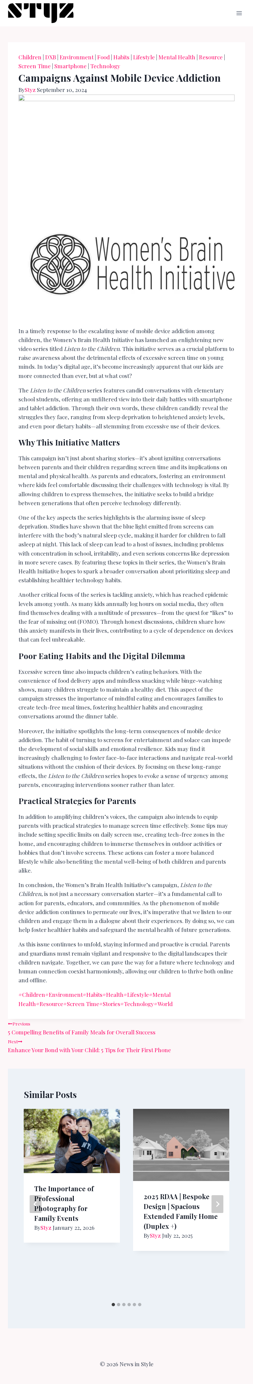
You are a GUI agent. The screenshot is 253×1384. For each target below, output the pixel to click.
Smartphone (70, 66)
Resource (211, 57)
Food (103, 57)
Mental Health (176, 57)
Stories (109, 1003)
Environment (77, 57)
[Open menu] (239, 13)
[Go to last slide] (36, 1204)
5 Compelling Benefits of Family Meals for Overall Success (81, 1028)
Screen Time (34, 66)
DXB (50, 57)
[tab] (113, 1304)
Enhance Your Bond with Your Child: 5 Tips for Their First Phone (89, 1045)
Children (30, 57)
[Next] (217, 1204)
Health (113, 994)
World (163, 1003)
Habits (121, 57)
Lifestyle (144, 57)
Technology (105, 66)
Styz (30, 89)
